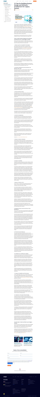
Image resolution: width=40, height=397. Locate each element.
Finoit (27, 327)
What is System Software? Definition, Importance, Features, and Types (18, 343)
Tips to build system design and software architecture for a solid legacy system (7, 6)
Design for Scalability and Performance (8, 19)
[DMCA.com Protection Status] (4, 394)
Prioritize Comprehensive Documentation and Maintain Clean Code (8, 9)
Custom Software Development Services (31, 381)
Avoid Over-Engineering (6, 11)
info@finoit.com (24, 332)
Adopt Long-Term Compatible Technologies (7, 7)
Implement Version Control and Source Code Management (8, 15)
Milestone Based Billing (23, 390)
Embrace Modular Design (7, 10)
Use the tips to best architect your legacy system (7, 21)
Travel (21, 380)
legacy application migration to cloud (27, 26)
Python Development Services (15, 383)
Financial (22, 381)
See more (13, 384)
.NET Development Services (15, 381)
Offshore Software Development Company (16, 390)
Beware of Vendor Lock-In (7, 14)
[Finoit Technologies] (5, 1)
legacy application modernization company (27, 277)
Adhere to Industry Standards (7, 12)
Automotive (22, 383)
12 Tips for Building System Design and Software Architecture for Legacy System (7, 4)
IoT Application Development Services (16, 380)
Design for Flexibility (6, 13)
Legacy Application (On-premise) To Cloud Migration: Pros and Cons (28, 343)
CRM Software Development (15, 391)
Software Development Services (30, 380)
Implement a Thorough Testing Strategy (8, 20)
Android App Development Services (31, 383)
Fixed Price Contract (23, 391)
